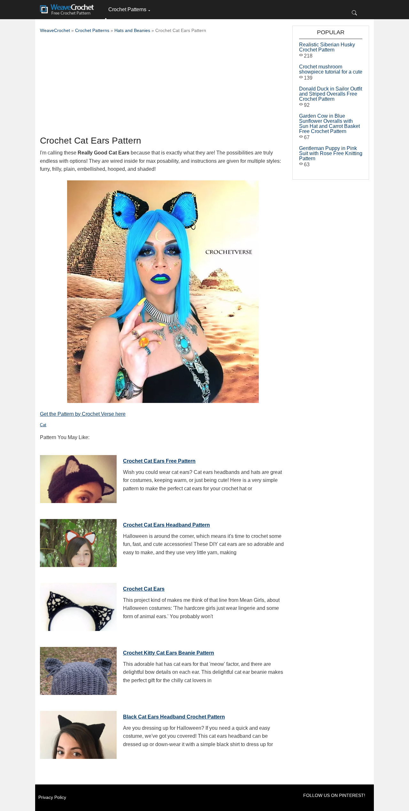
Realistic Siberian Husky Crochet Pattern (327, 47)
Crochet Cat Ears (144, 589)
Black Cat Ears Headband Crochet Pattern (174, 717)
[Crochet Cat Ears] (78, 605)
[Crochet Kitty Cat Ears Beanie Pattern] (78, 669)
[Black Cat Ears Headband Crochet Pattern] (78, 733)
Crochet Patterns (127, 9)
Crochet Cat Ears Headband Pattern (166, 525)
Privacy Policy (52, 797)
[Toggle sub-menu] (105, 19)
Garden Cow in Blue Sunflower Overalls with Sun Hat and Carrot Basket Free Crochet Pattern (329, 123)
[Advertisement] (163, 86)
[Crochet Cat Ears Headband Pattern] (78, 541)
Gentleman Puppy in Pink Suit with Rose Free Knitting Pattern (330, 153)
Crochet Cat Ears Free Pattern (159, 461)
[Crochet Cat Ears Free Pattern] (78, 477)
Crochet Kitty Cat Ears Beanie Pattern (168, 653)
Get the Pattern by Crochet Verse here (83, 414)
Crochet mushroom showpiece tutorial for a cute (330, 69)
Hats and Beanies (132, 30)
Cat (43, 424)
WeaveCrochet (55, 30)
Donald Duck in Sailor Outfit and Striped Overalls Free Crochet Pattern (330, 94)
